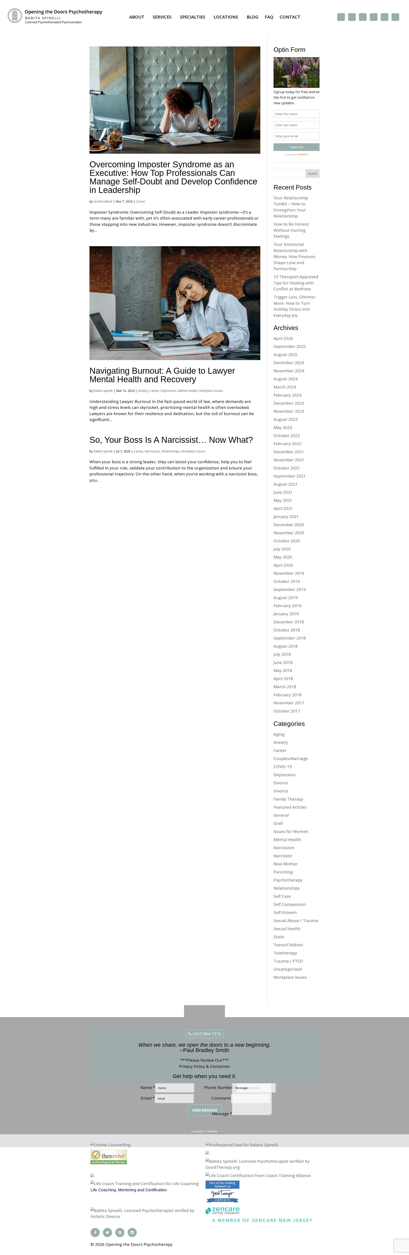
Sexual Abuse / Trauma (296, 920)
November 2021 (289, 460)
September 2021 (290, 476)
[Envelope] (395, 17)
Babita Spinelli (103, 391)
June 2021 (283, 492)
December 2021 (289, 452)
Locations (226, 17)
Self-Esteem (285, 912)
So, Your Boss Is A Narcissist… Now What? (171, 439)
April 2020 (283, 565)
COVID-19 (283, 766)
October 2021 (287, 468)
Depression (168, 391)
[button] (138, 17)
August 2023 (286, 419)
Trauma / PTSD (288, 961)
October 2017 (287, 711)
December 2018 (289, 622)
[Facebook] (341, 17)
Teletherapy (285, 953)
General (281, 815)
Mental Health (187, 391)
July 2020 (282, 549)
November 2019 (289, 573)
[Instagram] (373, 17)
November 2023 (289, 411)
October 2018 (287, 630)
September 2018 (290, 638)
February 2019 (287, 605)
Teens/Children (288, 945)
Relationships (170, 451)
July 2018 (282, 654)
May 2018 (283, 670)
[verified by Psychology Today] (92, 1175)
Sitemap (212, 1131)
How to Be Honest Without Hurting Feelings (291, 230)
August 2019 (286, 597)
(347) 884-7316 (206, 1033)
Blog (252, 17)
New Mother (286, 864)
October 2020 (287, 541)
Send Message (204, 1110)
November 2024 (289, 370)
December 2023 (289, 403)
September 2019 (290, 589)
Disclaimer (220, 1066)
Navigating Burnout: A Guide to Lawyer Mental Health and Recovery (162, 375)
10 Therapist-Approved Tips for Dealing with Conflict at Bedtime (296, 283)
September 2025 (290, 346)
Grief (278, 823)
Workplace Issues (211, 391)
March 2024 (285, 387)
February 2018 (287, 695)
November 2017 (289, 703)
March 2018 (285, 686)
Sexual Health (287, 928)
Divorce (281, 783)
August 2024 (286, 379)
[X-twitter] (352, 17)
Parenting (283, 872)
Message (222, 1113)
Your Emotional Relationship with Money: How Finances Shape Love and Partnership (294, 256)
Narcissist (283, 855)
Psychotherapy (288, 880)
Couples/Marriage (291, 758)
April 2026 (283, 338)
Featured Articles (290, 807)
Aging (279, 734)
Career (140, 201)
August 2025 (286, 354)
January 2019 (286, 614)
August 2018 (286, 646)
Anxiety (143, 391)
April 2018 (283, 678)
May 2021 (283, 500)
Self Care (282, 896)
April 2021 (283, 508)
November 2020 (289, 533)
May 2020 (283, 557)
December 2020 (289, 524)
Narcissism (152, 451)
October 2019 (287, 581)
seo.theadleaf (103, 201)
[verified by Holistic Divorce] (207, 1153)
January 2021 (286, 516)
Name (147, 1087)
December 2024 (289, 362)
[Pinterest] (363, 17)
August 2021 (286, 484)
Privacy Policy (192, 1066)
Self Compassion (290, 904)
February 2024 (287, 395)
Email (148, 1098)
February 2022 (287, 443)
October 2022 (287, 435)
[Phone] (384, 17)
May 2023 (283, 427)
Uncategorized (288, 969)
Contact (290, 17)
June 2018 (283, 662)
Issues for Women (291, 831)
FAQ (269, 17)
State (279, 936)
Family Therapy (288, 799)
